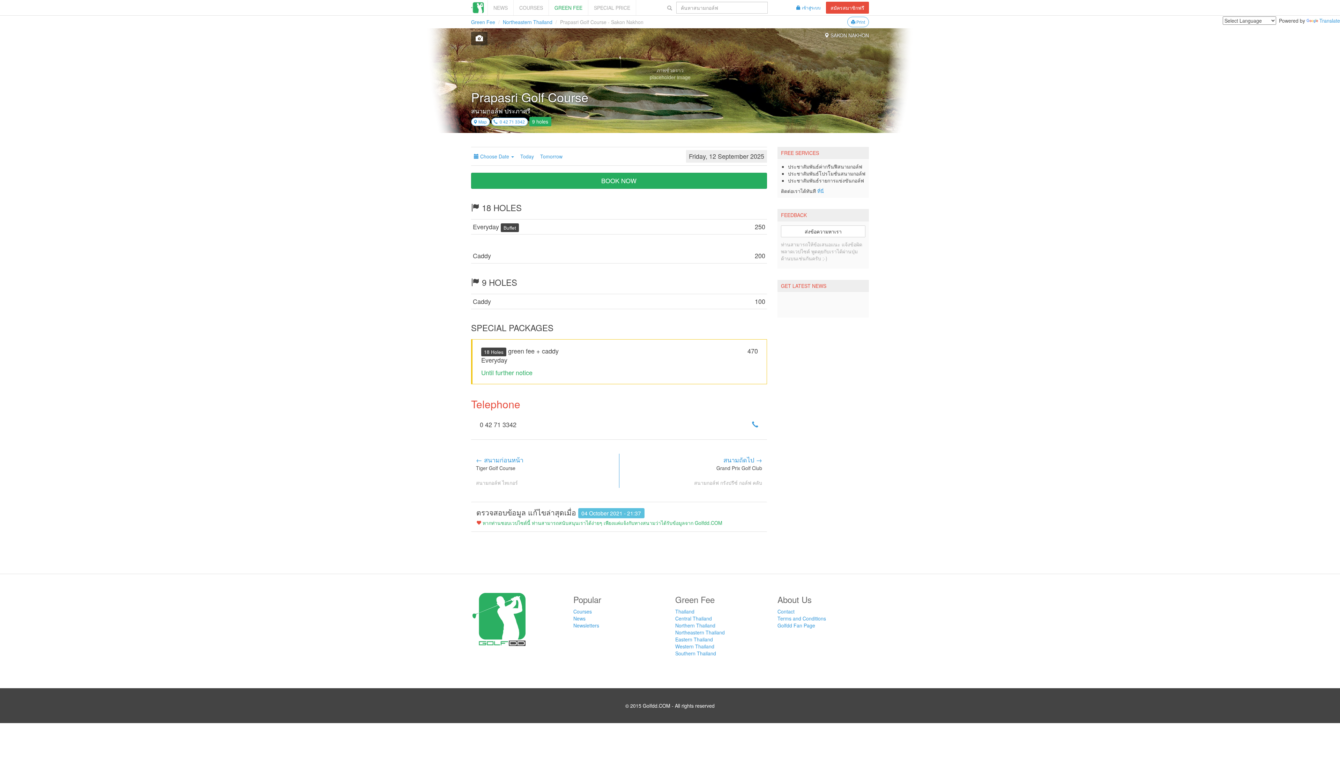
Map (482, 122)
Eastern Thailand (694, 639)
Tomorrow (551, 156)
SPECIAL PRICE (612, 7)
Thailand (684, 611)
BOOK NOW (618, 180)
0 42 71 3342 (511, 122)
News (500, 7)
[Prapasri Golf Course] (479, 38)
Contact (786, 611)
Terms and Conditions (801, 618)
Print (860, 22)
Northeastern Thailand (527, 21)
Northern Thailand (695, 625)
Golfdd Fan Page (796, 625)
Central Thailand (693, 618)
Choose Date (495, 156)
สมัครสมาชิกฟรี (847, 7)
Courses (531, 7)
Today (527, 156)
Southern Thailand (695, 653)
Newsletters (586, 625)
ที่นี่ (820, 190)
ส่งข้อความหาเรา (823, 231)
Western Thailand (694, 646)
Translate (1329, 20)
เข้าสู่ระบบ (811, 7)
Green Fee (568, 7)
